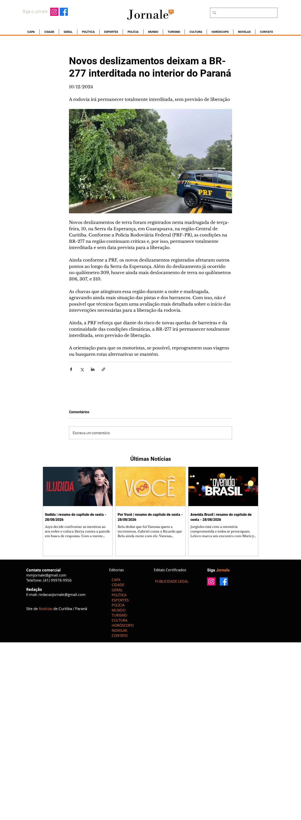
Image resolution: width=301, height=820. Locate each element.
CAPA (116, 579)
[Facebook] (64, 12)
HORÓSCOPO (123, 625)
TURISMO (119, 615)
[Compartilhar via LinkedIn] (93, 369)
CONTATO (120, 635)
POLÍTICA (119, 595)
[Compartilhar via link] (103, 369)
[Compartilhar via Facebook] (71, 369)
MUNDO (118, 610)
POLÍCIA (118, 605)
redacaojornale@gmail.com (62, 594)
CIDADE (118, 584)
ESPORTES (120, 600)
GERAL (117, 590)
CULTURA (119, 620)
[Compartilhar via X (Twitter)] (82, 369)
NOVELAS (119, 630)
